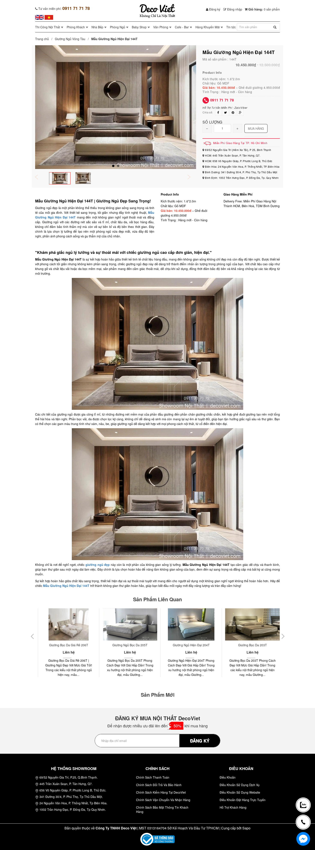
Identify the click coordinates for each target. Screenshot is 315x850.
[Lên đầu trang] (305, 791)
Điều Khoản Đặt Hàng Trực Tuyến (243, 800)
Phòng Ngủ (117, 27)
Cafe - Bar (182, 27)
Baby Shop (139, 27)
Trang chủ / (44, 39)
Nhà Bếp (97, 27)
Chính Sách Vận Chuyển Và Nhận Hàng (163, 800)
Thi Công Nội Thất (47, 27)
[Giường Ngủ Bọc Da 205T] (127, 624)
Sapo (246, 828)
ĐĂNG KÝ (199, 740)
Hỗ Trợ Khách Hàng (233, 807)
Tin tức (231, 27)
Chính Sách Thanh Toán (152, 777)
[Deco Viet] (39, 17)
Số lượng (212, 121)
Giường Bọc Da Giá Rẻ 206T (65, 645)
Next (192, 177)
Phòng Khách (76, 27)
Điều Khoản (228, 777)
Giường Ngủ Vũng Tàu (70, 39)
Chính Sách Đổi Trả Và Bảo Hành (159, 785)
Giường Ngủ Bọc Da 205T (127, 645)
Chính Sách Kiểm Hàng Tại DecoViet (161, 792)
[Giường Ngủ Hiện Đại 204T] (188, 624)
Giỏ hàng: (264, 9)
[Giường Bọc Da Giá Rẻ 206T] (65, 624)
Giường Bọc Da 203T (249, 645)
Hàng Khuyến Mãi (207, 27)
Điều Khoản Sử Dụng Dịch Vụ (240, 785)
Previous (39, 177)
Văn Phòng (160, 27)
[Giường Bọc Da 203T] (249, 624)
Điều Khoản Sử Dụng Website (240, 792)
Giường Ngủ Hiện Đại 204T (188, 645)
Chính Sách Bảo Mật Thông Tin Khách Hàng (162, 809)
